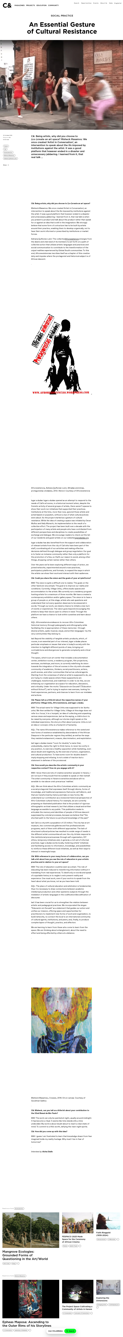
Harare (6, 146)
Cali (5, 149)
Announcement (101, 1239)
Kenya (14, 1263)
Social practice (8, 152)
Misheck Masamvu (9, 155)
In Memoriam (111, 1239)
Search (76, 3)
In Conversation (7, 1330)
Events (95, 3)
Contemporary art (114, 1304)
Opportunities (86, 3)
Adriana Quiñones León (10, 158)
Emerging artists (101, 1304)
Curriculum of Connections (81, 1313)
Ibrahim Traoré (73, 1246)
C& (7, 5)
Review (65, 1246)
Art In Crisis (6, 1263)
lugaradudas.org (82, 538)
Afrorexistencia (72, 239)
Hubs (111, 3)
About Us (103, 3)
